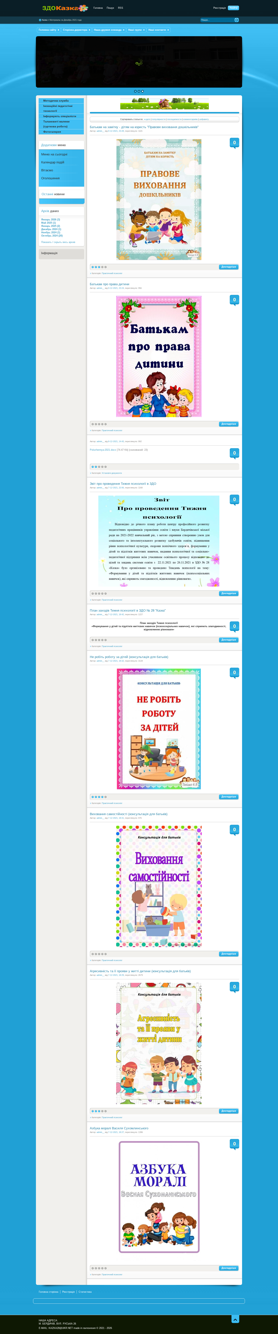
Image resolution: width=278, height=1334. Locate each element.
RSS (120, 7)
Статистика (85, 1291)
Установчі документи (112, 473)
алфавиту (204, 119)
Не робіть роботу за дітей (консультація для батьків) (129, 657)
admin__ (100, 131)
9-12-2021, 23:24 (116, 288)
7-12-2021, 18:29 (116, 975)
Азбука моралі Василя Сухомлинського (119, 1128)
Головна (98, 7)
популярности (158, 119)
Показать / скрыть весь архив (58, 242)
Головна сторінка (48, 1291)
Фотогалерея (52, 131)
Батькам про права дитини (109, 284)
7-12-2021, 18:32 (116, 661)
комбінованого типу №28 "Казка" (64, 8)
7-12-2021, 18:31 (116, 818)
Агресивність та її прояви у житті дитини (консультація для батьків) (140, 971)
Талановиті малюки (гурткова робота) (56, 124)
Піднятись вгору (235, 1319)
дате (148, 119)
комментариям (190, 119)
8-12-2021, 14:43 (116, 441)
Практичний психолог (112, 273)
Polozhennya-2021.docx (103, 449)
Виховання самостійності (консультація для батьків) (129, 814)
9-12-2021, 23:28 (116, 131)
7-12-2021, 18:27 (116, 1132)
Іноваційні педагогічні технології (57, 108)
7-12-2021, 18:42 (116, 614)
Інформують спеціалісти (59, 116)
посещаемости (174, 119)
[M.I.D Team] (164, 108)
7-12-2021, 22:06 (116, 487)
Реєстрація (219, 7)
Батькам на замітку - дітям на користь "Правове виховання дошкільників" (144, 127)
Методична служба (56, 100)
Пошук (110, 7)
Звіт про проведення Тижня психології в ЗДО (123, 484)
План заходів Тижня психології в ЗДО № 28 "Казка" (128, 610)
